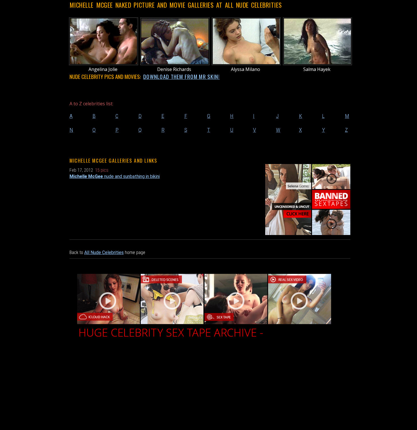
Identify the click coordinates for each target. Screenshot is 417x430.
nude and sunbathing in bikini (115, 176)
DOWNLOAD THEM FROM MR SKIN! (181, 76)
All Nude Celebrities (104, 252)
